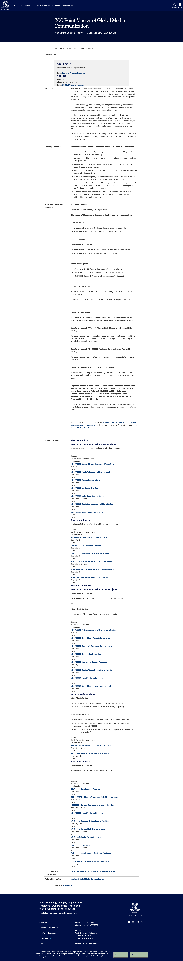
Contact (42, 944)
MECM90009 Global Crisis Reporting (86, 654)
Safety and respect (47, 933)
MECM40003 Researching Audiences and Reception (92, 464)
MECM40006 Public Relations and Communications (92, 472)
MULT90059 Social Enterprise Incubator (87, 837)
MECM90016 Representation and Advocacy (89, 662)
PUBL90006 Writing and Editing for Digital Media (91, 561)
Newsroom (43, 938)
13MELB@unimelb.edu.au (73, 85)
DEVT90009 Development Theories (85, 789)
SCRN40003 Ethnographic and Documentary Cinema (92, 569)
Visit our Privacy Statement (100, 956)
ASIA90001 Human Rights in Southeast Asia (89, 537)
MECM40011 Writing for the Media (85, 488)
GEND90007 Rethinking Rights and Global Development (94, 797)
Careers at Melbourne (48, 927)
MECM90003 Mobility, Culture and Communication (92, 646)
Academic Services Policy (113, 422)
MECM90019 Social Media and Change (87, 678)
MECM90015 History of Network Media (87, 512)
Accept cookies (121, 955)
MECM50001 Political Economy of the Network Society (93, 630)
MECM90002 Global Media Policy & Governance (90, 638)
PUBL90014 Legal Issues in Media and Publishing (91, 853)
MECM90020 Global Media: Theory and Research (91, 686)
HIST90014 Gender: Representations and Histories (92, 805)
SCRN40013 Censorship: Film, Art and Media (89, 577)
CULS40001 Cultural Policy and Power (86, 545)
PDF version (68, 885)
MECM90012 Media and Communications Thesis (91, 745)
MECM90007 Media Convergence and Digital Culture (92, 504)
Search (174, 7)
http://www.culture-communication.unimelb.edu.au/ (93, 871)
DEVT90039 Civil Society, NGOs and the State (90, 553)
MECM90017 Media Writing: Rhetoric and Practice (91, 670)
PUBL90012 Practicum (80, 845)
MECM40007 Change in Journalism (85, 480)
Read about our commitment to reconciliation (58, 913)
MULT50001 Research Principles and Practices (90, 753)
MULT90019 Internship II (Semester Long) (88, 829)
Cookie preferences (139, 955)
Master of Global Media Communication (87, 879)
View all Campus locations (86, 943)
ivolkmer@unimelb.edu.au (73, 73)
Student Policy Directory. (81, 428)
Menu (180, 7)
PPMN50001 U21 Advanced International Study (90, 861)
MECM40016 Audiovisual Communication (88, 496)
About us (43, 922)
